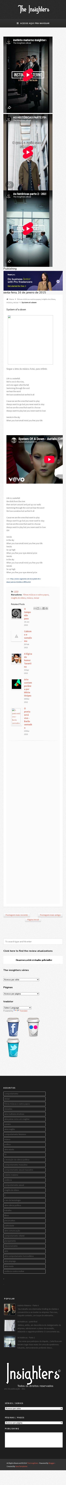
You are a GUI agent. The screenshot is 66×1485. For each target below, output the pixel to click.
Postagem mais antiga (50, 915)
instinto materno (11, 1175)
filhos (6, 1215)
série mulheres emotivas (14, 1114)
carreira (7, 1124)
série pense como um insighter (16, 1119)
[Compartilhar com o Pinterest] (46, 608)
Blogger (51, 1463)
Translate (23, 1011)
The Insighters (32, 1463)
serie (6, 1251)
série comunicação (12, 1230)
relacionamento (11, 1246)
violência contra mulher (14, 1271)
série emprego (10, 1261)
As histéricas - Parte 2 (26, 1337)
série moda (9, 1266)
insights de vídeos (48, 299)
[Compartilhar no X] (40, 608)
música (9, 302)
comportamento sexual (14, 1185)
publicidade (9, 1225)
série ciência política (12, 1205)
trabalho (8, 1210)
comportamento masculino (15, 1164)
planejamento (10, 1241)
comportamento (11, 1093)
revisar (16, 302)
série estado (9, 1149)
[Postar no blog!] (37, 608)
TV (5, 1154)
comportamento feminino (15, 1134)
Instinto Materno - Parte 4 (27, 1305)
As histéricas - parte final (27, 1321)
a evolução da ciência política (16, 1159)
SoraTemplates (21, 1466)
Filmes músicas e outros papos (29, 299)
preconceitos (9, 1220)
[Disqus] (33, 783)
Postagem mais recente (17, 915)
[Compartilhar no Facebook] (43, 608)
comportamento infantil (14, 1236)
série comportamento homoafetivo (19, 1256)
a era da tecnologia (12, 1200)
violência (8, 1180)
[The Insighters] (33, 13)
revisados (8, 1109)
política (7, 1144)
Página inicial (33, 919)
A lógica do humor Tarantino (28, 660)
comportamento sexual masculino (18, 1170)
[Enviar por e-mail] (35, 608)
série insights (9, 1129)
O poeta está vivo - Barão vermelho (28, 718)
